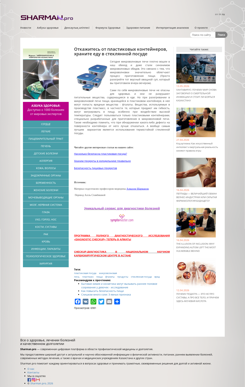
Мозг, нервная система (46, 204)
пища (99, 276)
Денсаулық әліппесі (76, 27)
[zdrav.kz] (47, 17)
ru (223, 14)
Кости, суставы (46, 227)
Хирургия (45, 263)
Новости (25, 27)
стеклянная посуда (141, 276)
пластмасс (88, 276)
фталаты (110, 276)
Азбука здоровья (47, 27)
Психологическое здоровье (46, 256)
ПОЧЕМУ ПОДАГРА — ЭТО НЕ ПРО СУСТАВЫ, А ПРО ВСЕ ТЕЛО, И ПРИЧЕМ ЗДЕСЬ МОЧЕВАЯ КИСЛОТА (197, 297)
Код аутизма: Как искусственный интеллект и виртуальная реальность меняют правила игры (197, 147)
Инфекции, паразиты (45, 249)
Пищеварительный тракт (46, 138)
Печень (46, 146)
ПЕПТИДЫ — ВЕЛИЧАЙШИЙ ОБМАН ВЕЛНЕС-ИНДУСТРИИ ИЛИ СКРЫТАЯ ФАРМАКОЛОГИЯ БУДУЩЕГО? (196, 197)
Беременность (46, 182)
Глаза (46, 212)
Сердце (46, 124)
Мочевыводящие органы (45, 197)
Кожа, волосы (46, 168)
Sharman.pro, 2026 (41, 383)
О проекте (201, 27)
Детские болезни (46, 153)
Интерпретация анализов (172, 27)
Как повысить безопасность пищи (102, 291)
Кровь (46, 241)
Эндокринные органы (46, 175)
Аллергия (45, 160)
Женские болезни (46, 190)
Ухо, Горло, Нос (45, 219)
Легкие (46, 131)
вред (157, 276)
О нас (30, 369)
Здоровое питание (138, 27)
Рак (46, 234)
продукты (122, 276)
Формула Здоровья (107, 27)
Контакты (33, 372)
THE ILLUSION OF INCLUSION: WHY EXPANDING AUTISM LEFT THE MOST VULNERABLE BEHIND (196, 247)
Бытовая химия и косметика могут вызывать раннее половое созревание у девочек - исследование (119, 285)
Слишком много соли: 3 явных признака (106, 294)
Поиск (221, 34)
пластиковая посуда (85, 273)
